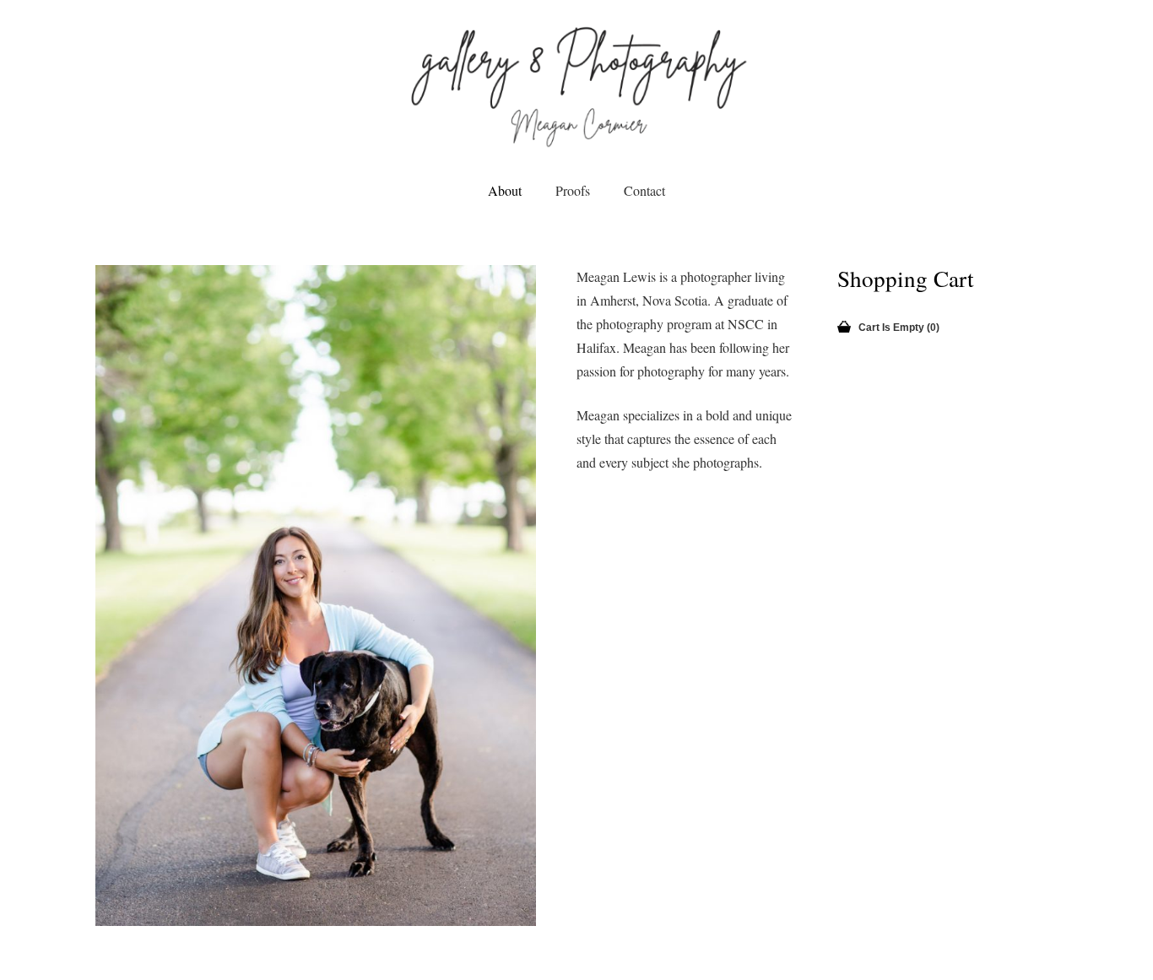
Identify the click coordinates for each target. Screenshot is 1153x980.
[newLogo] (576, 84)
